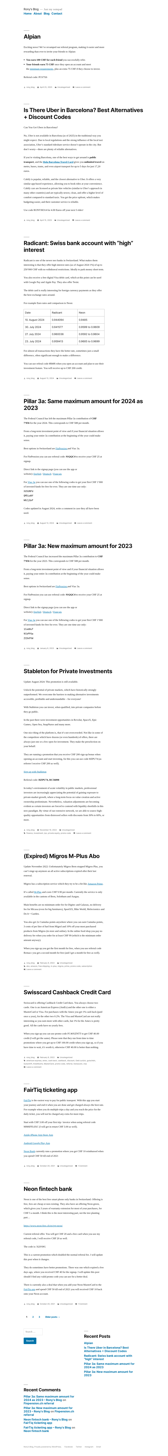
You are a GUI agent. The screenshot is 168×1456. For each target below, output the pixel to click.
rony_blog (30, 87)
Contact (56, 13)
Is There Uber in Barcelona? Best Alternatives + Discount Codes (83, 113)
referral (69, 1064)
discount (71, 1060)
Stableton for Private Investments (68, 671)
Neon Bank (29, 1151)
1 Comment (82, 1166)
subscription (87, 966)
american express (33, 1060)
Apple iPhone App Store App (38, 1135)
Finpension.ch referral (39, 1403)
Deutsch (47, 473)
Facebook (68, 1447)
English (37, 473)
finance (29, 833)
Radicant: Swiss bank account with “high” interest (78, 246)
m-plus (54, 966)
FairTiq (27, 1100)
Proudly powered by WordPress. (48, 1447)
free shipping (44, 966)
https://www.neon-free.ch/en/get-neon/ (43, 1225)
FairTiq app (29, 1289)
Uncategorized (63, 87)
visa (85, 1064)
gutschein (91, 1060)
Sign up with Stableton (35, 771)
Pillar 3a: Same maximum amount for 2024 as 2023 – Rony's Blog (49, 1398)
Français (57, 473)
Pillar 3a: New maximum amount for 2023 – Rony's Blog (48, 1409)
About (37, 13)
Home (28, 13)
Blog (47, 13)
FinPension (61, 448)
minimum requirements (41, 69)
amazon (34, 966)
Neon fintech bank (48, 1188)
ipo (45, 833)
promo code (66, 833)
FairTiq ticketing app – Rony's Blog (47, 1427)
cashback (62, 1060)
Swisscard (77, 1064)
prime (66, 966)
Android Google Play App (37, 1143)
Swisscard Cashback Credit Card (67, 992)
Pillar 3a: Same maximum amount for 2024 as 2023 (83, 404)
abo (28, 966)
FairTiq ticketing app (50, 1089)
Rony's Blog (31, 9)
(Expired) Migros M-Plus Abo (62, 856)
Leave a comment (82, 87)
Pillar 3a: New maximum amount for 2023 (78, 545)
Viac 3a (31, 482)
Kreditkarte (38, 1064)
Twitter (79, 1447)
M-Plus (37, 892)
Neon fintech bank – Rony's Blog (46, 1419)
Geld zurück (81, 1060)
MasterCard (49, 1064)
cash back (52, 1060)
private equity (54, 833)
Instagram (89, 1447)
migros (60, 966)
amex (45, 1060)
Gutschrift (28, 1064)
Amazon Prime (95, 883)
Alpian (32, 36)
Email (98, 1447)
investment (38, 833)
